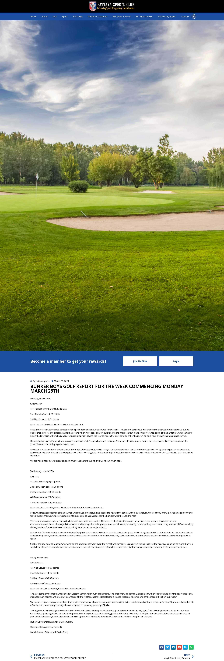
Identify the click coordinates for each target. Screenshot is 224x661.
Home (33, 16)
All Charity (77, 16)
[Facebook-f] (194, 16)
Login (176, 361)
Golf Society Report (167, 16)
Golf (55, 16)
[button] (161, 647)
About (45, 16)
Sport (64, 16)
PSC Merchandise (144, 16)
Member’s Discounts (98, 16)
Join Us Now (140, 361)
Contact (185, 16)
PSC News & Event (121, 16)
